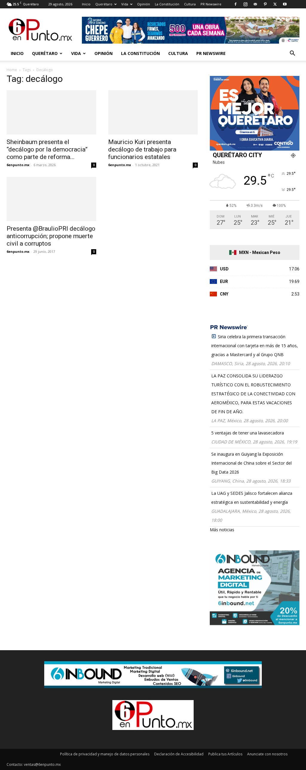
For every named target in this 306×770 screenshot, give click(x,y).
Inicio (86, 4)
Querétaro (103, 4)
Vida (124, 4)
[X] (274, 4)
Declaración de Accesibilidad (179, 754)
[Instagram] (245, 4)
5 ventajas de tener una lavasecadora (247, 433)
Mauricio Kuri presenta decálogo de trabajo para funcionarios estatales (142, 149)
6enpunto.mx (18, 165)
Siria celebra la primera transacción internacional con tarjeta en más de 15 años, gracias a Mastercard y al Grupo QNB (254, 345)
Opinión (143, 4)
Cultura (190, 4)
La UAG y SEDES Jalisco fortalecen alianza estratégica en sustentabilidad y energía (251, 497)
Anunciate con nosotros (267, 754)
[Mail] (255, 4)
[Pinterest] (265, 4)
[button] (292, 54)
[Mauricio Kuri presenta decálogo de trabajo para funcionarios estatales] (153, 112)
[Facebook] (235, 4)
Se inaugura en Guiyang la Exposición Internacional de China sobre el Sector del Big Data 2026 (251, 463)
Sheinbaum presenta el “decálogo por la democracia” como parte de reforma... (47, 149)
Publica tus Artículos (225, 754)
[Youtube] (284, 4)
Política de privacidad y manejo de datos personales (104, 754)
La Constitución (167, 4)
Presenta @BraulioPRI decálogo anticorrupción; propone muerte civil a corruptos (51, 236)
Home (12, 69)
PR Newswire (211, 4)
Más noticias (222, 529)
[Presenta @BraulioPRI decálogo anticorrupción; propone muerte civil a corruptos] (51, 199)
